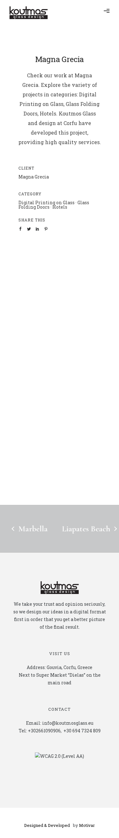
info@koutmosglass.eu (67, 723)
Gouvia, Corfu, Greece (69, 667)
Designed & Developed (47, 825)
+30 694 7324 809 (82, 731)
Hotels (59, 207)
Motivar (87, 825)
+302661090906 (44, 731)
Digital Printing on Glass (46, 202)
